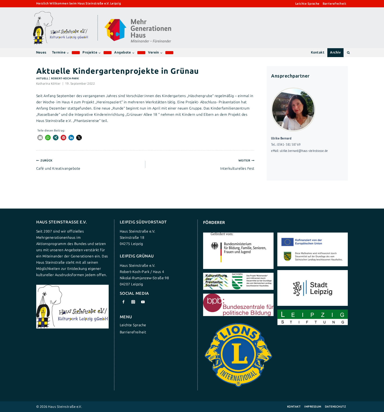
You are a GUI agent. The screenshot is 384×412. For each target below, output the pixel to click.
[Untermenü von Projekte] (108, 52)
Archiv (335, 52)
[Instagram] (133, 302)
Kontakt (317, 52)
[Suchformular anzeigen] (348, 52)
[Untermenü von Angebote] (141, 52)
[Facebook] (123, 302)
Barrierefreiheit (334, 4)
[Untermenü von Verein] (169, 52)
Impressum (312, 406)
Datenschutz (335, 406)
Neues (41, 52)
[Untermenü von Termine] (76, 52)
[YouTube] (143, 302)
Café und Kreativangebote (58, 165)
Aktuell (42, 78)
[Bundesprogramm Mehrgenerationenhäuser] (137, 41)
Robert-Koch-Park (65, 78)
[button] (40, 137)
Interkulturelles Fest (237, 165)
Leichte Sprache (307, 4)
